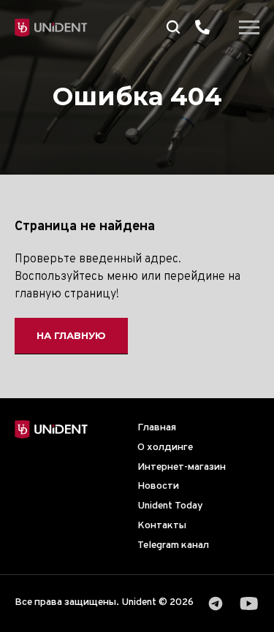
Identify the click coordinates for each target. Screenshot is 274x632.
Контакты (161, 525)
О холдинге (165, 447)
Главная (156, 428)
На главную (71, 335)
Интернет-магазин (181, 467)
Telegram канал (173, 545)
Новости (158, 486)
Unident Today (170, 506)
